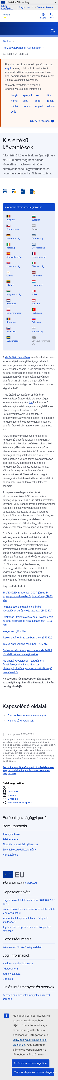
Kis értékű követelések (21, 720)
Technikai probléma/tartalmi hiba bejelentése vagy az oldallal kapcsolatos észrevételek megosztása (28, 770)
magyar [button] (43, 18)
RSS (4, 6)
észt (25, 100)
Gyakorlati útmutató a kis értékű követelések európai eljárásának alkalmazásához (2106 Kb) (28, 621)
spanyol (27, 95)
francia (50, 100)
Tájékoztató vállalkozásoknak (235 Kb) (25, 644)
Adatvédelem (10, 839)
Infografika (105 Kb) (14, 631)
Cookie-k (8, 979)
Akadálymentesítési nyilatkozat (20, 844)
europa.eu (31, 882)
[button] (7, 787)
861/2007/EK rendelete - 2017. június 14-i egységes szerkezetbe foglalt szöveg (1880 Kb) (28, 596)
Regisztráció (26, 7)
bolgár (14, 95)
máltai (14, 106)
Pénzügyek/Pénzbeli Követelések (22, 47)
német (14, 100)
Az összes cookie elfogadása (30, 1063)
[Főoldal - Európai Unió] (13, 874)
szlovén (51, 106)
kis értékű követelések (17, 357)
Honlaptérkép (10, 854)
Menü (52, 32)
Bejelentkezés (45, 7)
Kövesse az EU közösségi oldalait (22, 947)
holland (27, 106)
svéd (13, 111)
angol (8, 68)
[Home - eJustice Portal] (21, 15)
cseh (37, 95)
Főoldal (7, 41)
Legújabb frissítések (7, 8)
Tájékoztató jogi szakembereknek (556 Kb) (28, 637)
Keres (51, 17)
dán (49, 95)
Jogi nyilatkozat (11, 834)
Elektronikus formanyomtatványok (27, 715)
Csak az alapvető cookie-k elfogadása (34, 1072)
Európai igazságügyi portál (25, 817)
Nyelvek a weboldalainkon (18, 963)
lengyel (39, 106)
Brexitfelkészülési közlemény (19, 849)
